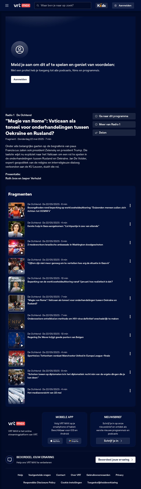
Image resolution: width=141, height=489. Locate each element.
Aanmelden (125, 5)
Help (20, 475)
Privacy (119, 475)
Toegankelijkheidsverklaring (102, 482)
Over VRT (76, 475)
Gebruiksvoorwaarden (98, 475)
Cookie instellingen (71, 482)
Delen (102, 132)
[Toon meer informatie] (130, 205)
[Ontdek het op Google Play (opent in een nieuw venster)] (73, 441)
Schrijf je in (111, 440)
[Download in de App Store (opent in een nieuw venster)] (55, 441)
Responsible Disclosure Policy (39, 482)
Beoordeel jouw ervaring (113, 459)
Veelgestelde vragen (39, 475)
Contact (60, 475)
